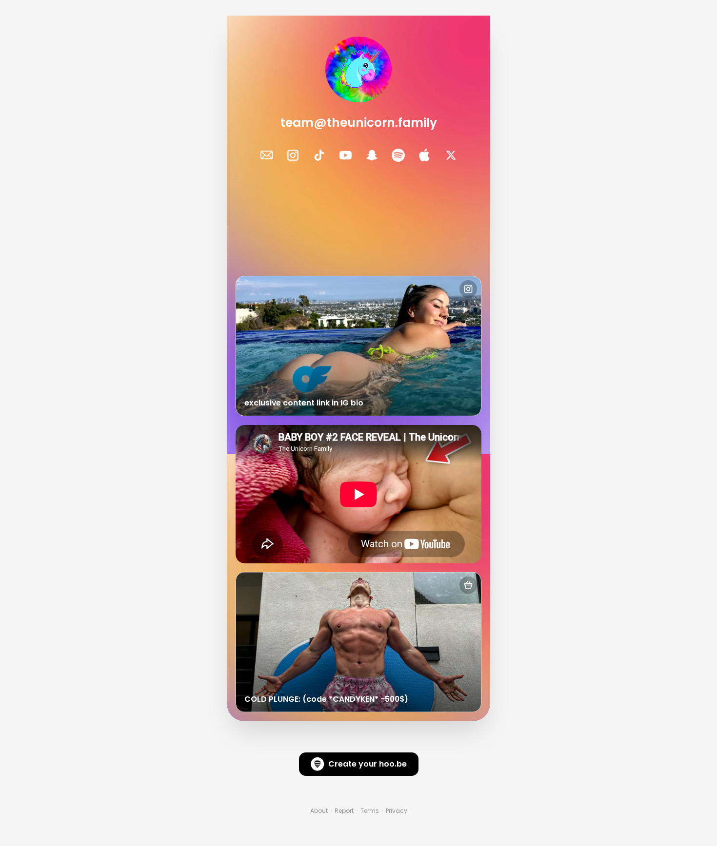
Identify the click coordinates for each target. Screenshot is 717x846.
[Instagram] (293, 155)
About (319, 811)
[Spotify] (398, 155)
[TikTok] (319, 155)
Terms (369, 811)
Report (344, 811)
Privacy (396, 811)
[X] (451, 155)
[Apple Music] (425, 155)
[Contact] (267, 155)
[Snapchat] (372, 155)
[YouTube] (346, 155)
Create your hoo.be (367, 763)
